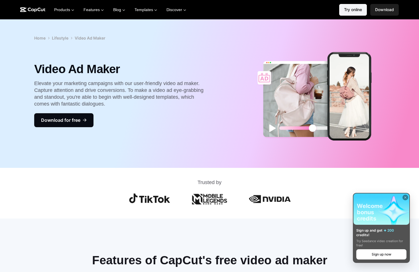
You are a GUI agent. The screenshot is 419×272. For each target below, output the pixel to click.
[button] (384, 10)
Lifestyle (60, 38)
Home (40, 38)
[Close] (405, 197)
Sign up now (381, 254)
